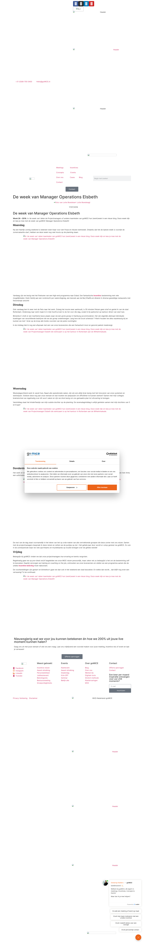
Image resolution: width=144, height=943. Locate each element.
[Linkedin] (86, 3)
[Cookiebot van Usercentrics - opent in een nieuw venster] (108, 454)
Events (73, 172)
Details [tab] (72, 461)
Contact (59, 182)
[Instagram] (81, 3)
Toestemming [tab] (40, 461)
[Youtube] (91, 3)
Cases (72, 177)
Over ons (59, 177)
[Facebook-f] (75, 3)
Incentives (74, 168)
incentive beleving (26, 566)
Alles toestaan (102, 487)
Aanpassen (70, 487)
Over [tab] (103, 461)
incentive (97, 295)
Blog (81, 177)
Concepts (60, 172)
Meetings (59, 168)
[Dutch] (78, 9)
